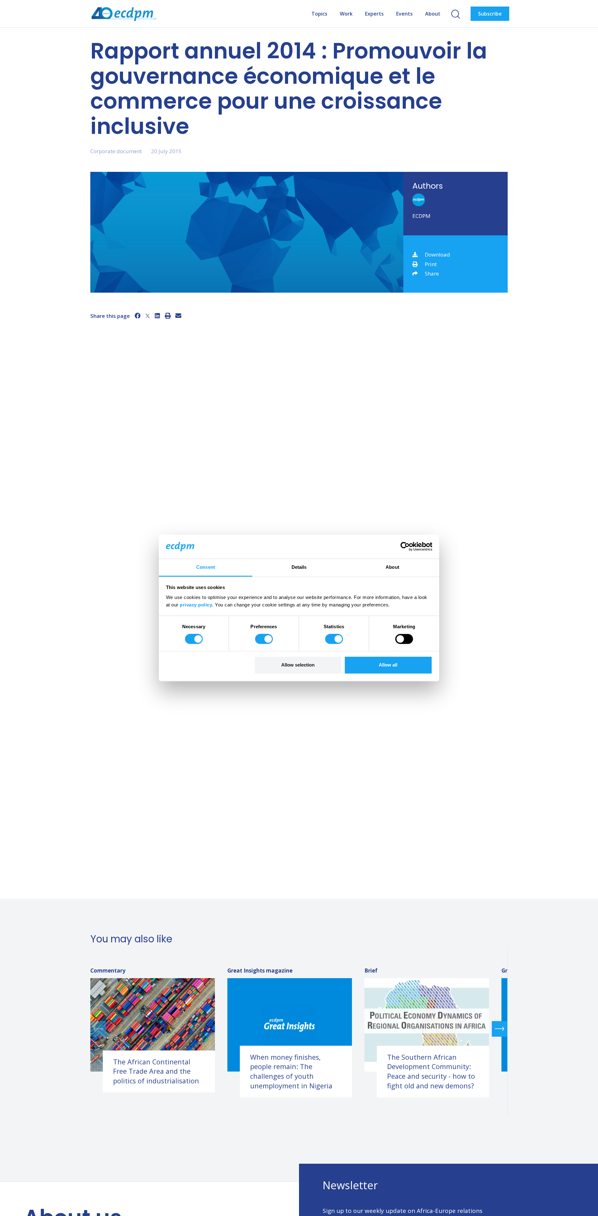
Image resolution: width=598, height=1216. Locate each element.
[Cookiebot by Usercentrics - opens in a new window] (405, 546)
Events (404, 13)
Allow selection (298, 664)
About (432, 13)
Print (431, 264)
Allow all (388, 664)
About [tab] (392, 567)
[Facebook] (137, 316)
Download (437, 254)
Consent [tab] (205, 567)
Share (432, 273)
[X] (147, 316)
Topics (319, 13)
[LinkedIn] (157, 316)
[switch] (264, 639)
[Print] (168, 316)
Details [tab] (299, 567)
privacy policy (196, 604)
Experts (374, 13)
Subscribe (490, 13)
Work (346, 13)
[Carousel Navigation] (298, 1028)
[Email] (178, 316)
